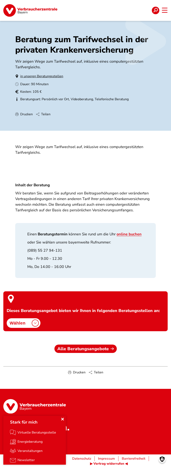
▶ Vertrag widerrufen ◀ (109, 463)
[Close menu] (62, 419)
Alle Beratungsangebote (83, 349)
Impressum (106, 458)
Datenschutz (81, 458)
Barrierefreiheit (133, 458)
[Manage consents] (162, 459)
